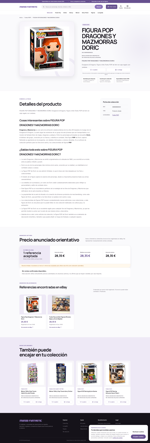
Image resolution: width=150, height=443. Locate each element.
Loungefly (100, 12)
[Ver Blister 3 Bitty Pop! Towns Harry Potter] (61, 374)
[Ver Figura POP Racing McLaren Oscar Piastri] (117, 374)
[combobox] (69, 7)
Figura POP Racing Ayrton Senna (87, 391)
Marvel (77, 12)
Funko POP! (28, 17)
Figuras (93, 12)
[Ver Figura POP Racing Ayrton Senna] (89, 374)
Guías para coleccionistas (104, 423)
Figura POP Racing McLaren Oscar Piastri (112, 392)
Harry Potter (85, 12)
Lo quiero (95, 69)
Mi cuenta (82, 423)
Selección (50, 12)
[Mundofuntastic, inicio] (28, 7)
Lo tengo (119, 69)
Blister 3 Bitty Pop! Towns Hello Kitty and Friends (28, 392)
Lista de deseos (84, 426)
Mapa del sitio (83, 429)
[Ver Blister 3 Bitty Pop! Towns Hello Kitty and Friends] (33, 374)
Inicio (21, 17)
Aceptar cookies (138, 436)
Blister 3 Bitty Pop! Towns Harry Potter (60, 391)
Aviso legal (118, 423)
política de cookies (117, 437)
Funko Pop (58, 12)
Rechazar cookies (138, 432)
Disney (71, 12)
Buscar (99, 6)
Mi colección (66, 431)
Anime (65, 12)
